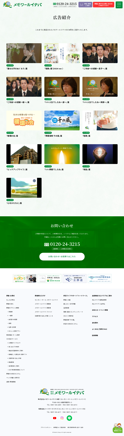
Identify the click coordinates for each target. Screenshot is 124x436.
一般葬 (11, 315)
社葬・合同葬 (12, 327)
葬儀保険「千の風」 (69, 320)
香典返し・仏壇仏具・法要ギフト (18, 354)
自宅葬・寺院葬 (13, 319)
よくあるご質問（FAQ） (99, 329)
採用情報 (95, 335)
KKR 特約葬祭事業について (17, 370)
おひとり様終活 (68, 316)
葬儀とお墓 (67, 300)
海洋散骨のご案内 (14, 366)
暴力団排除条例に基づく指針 (75, 427)
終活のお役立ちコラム (70, 324)
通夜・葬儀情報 (11, 382)
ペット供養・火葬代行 (13, 378)
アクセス (95, 316)
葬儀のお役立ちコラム (13, 374)
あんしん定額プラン (14, 331)
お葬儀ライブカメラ (14, 343)
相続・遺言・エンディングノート (73, 312)
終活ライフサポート (75, 296)
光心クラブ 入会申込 (98, 304)
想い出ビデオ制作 (14, 347)
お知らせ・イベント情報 (100, 310)
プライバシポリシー (46, 427)
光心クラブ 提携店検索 (99, 300)
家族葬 (11, 312)
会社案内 (95, 323)
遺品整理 (11, 362)
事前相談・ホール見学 (13, 335)
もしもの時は (10, 300)
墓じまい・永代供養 (69, 304)
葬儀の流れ (9, 304)
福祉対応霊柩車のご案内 (16, 350)
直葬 (10, 323)
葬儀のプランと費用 (12, 308)
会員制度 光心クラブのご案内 (102, 296)
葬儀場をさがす (40, 296)
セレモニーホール (46, 300)
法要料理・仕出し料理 (15, 358)
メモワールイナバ (43, 304)
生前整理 (66, 308)
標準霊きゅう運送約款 (59, 427)
